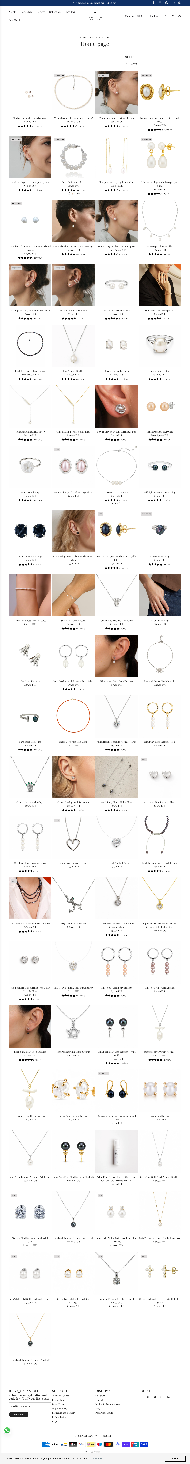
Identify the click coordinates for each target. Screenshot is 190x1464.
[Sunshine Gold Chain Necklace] (30, 1090)
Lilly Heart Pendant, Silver (116, 862)
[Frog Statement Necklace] (73, 898)
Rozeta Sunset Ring (160, 556)
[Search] (166, 16)
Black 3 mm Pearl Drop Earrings (30, 1051)
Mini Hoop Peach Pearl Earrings (117, 987)
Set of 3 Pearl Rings (160, 620)
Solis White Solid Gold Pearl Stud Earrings (30, 1298)
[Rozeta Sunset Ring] (160, 531)
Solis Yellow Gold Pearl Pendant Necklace (159, 1238)
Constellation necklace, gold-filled (73, 431)
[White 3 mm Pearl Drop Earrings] (116, 656)
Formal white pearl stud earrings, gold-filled (160, 119)
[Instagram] (160, 2)
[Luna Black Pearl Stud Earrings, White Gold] (116, 1026)
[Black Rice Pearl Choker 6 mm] (30, 346)
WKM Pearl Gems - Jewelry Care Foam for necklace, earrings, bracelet (116, 1178)
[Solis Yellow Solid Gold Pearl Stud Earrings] (73, 1273)
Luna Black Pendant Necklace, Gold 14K (30, 1360)
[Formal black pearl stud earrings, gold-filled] (116, 531)
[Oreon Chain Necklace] (116, 467)
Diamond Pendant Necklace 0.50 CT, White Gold (117, 1300)
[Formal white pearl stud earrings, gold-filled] (160, 92)
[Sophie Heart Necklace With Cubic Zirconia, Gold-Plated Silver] (160, 898)
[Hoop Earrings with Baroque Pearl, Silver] (73, 656)
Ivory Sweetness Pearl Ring (116, 310)
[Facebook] (153, 2)
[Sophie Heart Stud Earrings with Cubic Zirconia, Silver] (30, 962)
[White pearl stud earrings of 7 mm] (116, 92)
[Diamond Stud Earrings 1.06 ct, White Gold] (30, 1212)
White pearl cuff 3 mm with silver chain (30, 310)
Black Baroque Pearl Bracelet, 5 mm (159, 862)
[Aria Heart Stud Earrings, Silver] (160, 777)
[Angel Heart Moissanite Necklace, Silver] (116, 716)
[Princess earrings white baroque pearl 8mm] (160, 157)
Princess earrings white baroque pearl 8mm (160, 184)
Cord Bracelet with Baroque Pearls (159, 310)
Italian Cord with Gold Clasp (73, 741)
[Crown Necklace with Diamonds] (116, 595)
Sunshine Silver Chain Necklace (160, 1051)
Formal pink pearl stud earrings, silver (73, 492)
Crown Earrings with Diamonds (73, 802)
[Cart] (179, 16)
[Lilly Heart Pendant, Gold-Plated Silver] (73, 962)
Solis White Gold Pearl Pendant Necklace (160, 1176)
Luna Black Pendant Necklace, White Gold (73, 1238)
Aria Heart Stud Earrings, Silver (160, 802)
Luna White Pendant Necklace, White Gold (30, 1176)
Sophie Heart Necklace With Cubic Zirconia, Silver (117, 925)
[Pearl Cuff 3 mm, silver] (73, 157)
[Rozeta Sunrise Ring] (160, 346)
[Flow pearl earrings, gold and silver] (116, 157)
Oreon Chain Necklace (117, 492)
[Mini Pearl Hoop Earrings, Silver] (30, 837)
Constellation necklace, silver (30, 431)
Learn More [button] (96, 1458)
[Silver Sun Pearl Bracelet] (73, 595)
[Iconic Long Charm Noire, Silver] (116, 777)
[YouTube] (173, 2)
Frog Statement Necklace (73, 923)
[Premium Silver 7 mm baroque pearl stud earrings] (30, 221)
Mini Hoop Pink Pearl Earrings (160, 987)
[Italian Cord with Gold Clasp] (73, 716)
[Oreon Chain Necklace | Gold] (118, 503)
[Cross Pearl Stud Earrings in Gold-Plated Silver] (160, 1273)
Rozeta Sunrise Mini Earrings (73, 1115)
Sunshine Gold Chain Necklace (30, 1115)
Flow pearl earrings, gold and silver (116, 182)
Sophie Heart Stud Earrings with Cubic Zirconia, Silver (30, 989)
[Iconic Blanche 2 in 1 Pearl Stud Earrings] (73, 221)
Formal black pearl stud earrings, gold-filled (116, 558)
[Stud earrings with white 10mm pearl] (116, 221)
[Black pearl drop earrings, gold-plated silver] (116, 1090)
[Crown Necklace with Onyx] (30, 777)
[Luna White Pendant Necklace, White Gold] (30, 1151)
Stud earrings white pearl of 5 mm (30, 117)
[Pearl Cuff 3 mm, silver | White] (68, 193)
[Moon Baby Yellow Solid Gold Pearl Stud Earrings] (116, 1212)
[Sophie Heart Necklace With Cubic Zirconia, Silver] (116, 898)
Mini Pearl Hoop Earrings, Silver (30, 862)
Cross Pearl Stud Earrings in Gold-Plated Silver (159, 1300)
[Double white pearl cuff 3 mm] (73, 285)
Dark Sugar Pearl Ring (30, 741)
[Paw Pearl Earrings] (30, 656)
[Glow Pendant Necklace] (73, 346)
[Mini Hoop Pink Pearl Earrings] (160, 962)
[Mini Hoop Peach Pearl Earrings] (116, 962)
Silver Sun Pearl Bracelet (73, 620)
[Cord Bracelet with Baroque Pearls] (160, 285)
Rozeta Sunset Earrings (30, 556)
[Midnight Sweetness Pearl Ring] (160, 467)
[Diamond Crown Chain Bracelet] (160, 656)
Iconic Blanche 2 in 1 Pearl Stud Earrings (73, 246)
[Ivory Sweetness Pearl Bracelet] (30, 595)
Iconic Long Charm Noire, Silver (117, 802)
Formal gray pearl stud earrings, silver (116, 431)
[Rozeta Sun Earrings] (160, 1090)
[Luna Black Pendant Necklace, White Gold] (73, 1212)
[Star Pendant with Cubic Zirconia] (73, 1026)
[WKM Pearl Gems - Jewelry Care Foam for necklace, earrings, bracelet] (116, 1151)
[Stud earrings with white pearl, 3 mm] (30, 157)
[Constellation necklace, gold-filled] (73, 406)
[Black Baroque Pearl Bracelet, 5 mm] (160, 837)
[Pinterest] (166, 2)
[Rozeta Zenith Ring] (30, 467)
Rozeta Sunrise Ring (160, 371)
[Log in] (173, 16)
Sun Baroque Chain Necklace (159, 246)
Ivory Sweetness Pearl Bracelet (30, 620)
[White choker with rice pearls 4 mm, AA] (73, 92)
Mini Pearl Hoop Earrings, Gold (159, 741)
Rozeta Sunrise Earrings (116, 371)
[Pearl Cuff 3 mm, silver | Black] (78, 193)
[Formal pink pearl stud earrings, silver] (73, 467)
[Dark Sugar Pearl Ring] (30, 716)
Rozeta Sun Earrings (160, 1115)
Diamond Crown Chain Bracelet (160, 681)
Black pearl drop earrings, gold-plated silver (117, 1117)
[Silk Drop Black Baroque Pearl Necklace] (30, 898)
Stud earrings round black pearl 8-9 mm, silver (73, 558)
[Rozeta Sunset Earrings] (30, 531)
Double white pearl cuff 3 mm (73, 310)
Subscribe (18, 1414)
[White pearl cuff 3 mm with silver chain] (30, 285)
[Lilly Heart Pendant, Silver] (116, 837)
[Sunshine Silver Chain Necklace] (160, 1026)
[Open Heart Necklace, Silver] (73, 837)
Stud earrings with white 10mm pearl (116, 246)
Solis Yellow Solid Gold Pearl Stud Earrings (73, 1300)
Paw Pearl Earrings (30, 681)
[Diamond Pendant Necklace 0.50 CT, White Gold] (116, 1273)
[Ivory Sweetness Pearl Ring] (116, 285)
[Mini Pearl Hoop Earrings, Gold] (160, 716)
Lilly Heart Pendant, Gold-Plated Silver (73, 987)
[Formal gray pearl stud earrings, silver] (116, 406)
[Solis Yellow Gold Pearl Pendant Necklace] (160, 1212)
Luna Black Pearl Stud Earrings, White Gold (117, 1053)
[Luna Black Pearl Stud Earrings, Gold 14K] (73, 1151)
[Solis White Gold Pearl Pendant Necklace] (160, 1151)
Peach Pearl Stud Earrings (160, 431)
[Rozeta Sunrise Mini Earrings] (73, 1090)
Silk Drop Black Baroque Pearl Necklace (30, 923)
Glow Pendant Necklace (73, 371)
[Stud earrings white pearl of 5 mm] (30, 92)
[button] (25, 126)
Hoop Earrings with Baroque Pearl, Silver (73, 681)
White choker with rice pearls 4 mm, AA (73, 117)
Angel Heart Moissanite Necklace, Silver (116, 741)
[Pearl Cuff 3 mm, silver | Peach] (73, 193)
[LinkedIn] (179, 2)
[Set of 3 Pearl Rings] (160, 595)
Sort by (129, 57)
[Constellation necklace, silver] (30, 406)
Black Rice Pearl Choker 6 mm (30, 371)
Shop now (106, 2)
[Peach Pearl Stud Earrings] (160, 406)
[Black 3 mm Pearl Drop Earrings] (30, 1026)
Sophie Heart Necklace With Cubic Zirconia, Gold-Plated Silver (160, 925)
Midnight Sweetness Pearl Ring (159, 492)
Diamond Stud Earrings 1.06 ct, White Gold (30, 1240)
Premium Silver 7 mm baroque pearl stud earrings (30, 248)
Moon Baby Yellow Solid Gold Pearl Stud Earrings (117, 1240)
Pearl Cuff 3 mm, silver (73, 182)
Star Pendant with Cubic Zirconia (73, 1051)
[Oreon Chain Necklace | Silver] (114, 503)
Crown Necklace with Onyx (30, 802)
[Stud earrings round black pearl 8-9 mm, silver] (73, 531)
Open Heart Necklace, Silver (73, 862)
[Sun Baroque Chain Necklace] (160, 221)
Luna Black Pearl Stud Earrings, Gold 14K (73, 1176)
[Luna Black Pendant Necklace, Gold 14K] (30, 1334)
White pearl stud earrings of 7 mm (116, 117)
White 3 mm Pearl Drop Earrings (116, 681)
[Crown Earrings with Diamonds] (73, 777)
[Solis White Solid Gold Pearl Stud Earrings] (30, 1273)
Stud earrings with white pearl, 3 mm (30, 182)
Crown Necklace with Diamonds (117, 620)
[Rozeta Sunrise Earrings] (116, 346)
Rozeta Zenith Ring (30, 492)
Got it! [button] (175, 1458)
